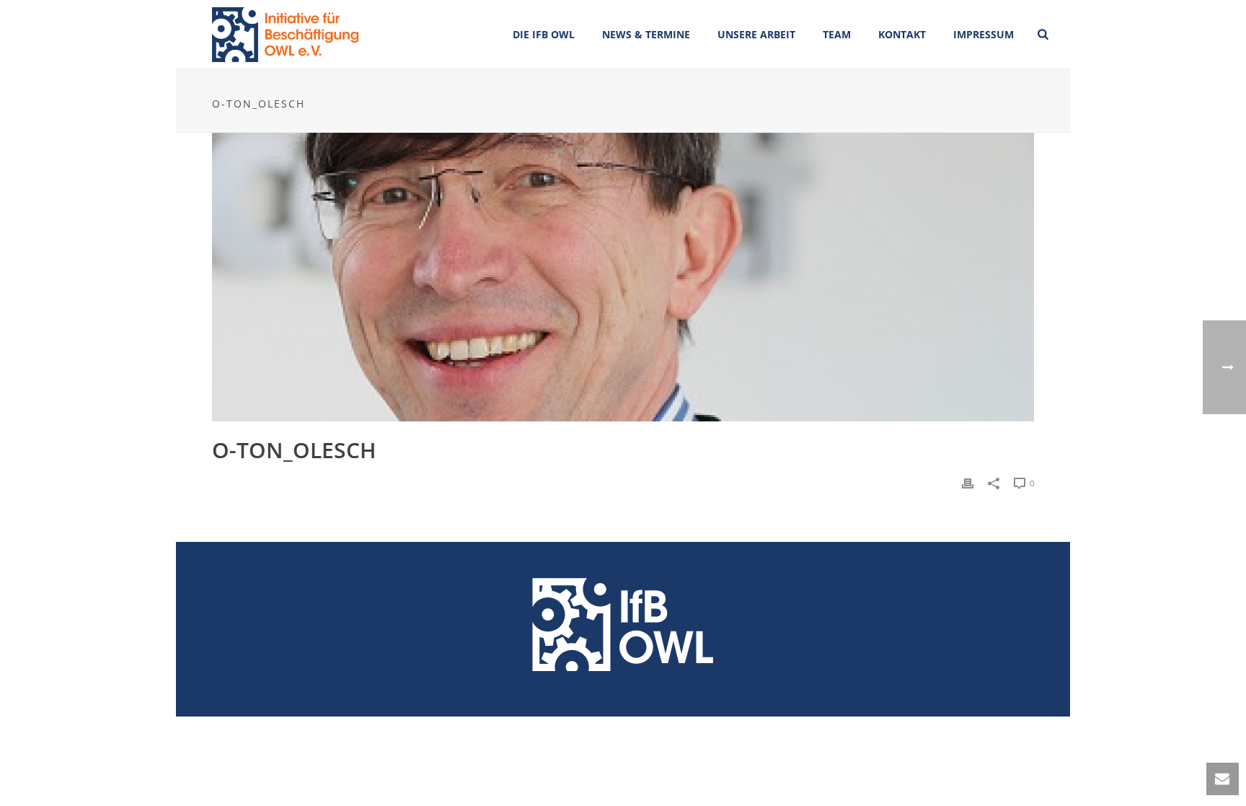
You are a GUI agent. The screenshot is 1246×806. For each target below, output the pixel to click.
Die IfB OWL (544, 34)
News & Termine (646, 34)
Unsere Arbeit (756, 34)
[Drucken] (967, 482)
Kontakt (902, 34)
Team (837, 34)
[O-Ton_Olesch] (623, 277)
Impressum (983, 34)
